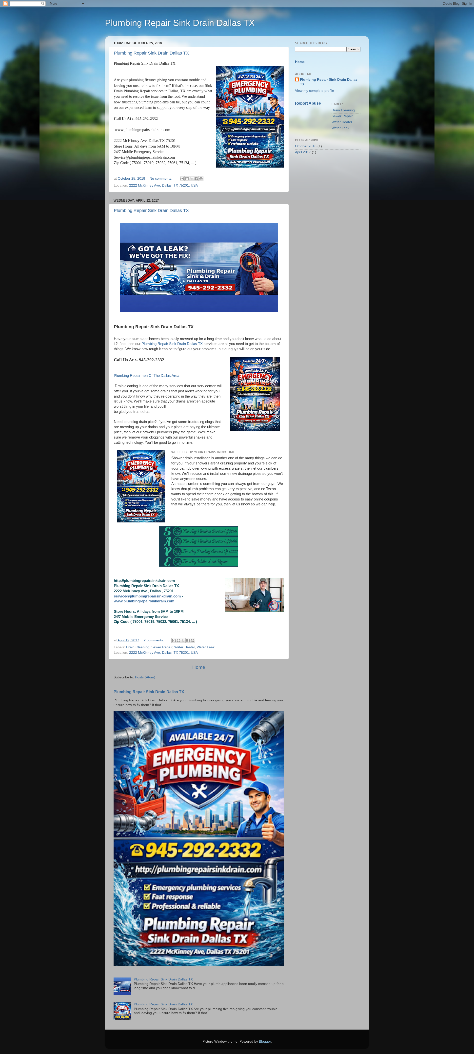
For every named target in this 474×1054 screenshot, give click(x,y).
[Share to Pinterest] (200, 178)
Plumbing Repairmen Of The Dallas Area (146, 376)
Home (198, 667)
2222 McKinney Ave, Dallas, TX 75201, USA (163, 185)
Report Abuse (308, 103)
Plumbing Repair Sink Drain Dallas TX (151, 53)
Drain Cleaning (137, 647)
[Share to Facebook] (196, 178)
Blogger (265, 1041)
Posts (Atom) (145, 677)
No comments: (161, 178)
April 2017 (303, 152)
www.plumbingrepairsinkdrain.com (144, 601)
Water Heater (184, 647)
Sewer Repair (161, 647)
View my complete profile (314, 91)
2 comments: (154, 640)
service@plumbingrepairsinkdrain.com (147, 596)
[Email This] (182, 178)
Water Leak (206, 647)
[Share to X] (191, 178)
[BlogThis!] (186, 178)
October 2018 (305, 146)
